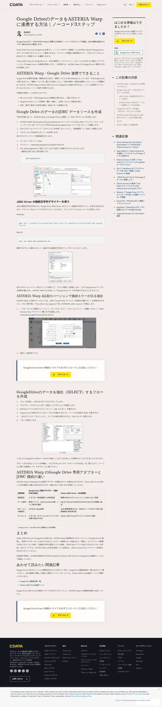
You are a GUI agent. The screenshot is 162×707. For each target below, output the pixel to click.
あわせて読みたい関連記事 (127, 125)
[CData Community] (27, 670)
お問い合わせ (143, 5)
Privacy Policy (138, 694)
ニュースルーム (104, 658)
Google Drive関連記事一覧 (30, 581)
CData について (105, 651)
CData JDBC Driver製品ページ (32, 585)
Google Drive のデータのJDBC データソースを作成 (131, 91)
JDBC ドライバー (50, 654)
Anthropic (139, 651)
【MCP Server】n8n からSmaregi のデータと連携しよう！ (131, 178)
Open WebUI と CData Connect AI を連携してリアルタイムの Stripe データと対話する (131, 153)
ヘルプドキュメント (56, 463)
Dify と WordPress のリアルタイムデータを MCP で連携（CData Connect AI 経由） (130, 171)
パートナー (85, 665)
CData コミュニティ (125, 651)
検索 (130, 5)
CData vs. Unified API (88, 673)
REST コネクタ (49, 668)
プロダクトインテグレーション (88, 655)
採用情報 (102, 672)
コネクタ (84, 651)
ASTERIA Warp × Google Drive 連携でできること (131, 85)
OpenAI (138, 668)
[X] (15, 670)
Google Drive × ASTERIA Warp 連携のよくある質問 (36, 528)
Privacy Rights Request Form (81, 696)
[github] (23, 670)
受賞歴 (101, 661)
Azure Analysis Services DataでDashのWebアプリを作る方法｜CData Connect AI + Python (129, 144)
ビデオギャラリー (124, 672)
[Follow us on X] (100, 34)
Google (138, 658)
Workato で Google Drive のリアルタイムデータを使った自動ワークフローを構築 (131, 194)
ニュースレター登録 (124, 665)
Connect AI (67, 654)
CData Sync (67, 651)
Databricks (140, 654)
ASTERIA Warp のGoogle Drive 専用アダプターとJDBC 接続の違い (130, 116)
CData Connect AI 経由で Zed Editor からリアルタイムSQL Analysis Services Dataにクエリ (129, 186)
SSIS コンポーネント (70, 658)
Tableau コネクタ (50, 679)
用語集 (120, 668)
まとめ (119, 121)
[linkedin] (11, 670)
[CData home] (18, 5)
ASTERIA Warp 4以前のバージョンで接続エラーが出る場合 (131, 103)
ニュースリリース (105, 654)
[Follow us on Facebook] (96, 34)
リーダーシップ (104, 665)
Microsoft (139, 661)
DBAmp (65, 661)
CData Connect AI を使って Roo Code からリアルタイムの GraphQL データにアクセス (131, 162)
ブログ (120, 658)
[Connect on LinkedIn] (103, 34)
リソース (121, 661)
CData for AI (101, 5)
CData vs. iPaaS (86, 669)
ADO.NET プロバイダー (52, 658)
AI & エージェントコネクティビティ (89, 661)
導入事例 (121, 654)
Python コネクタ (50, 661)
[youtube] (19, 670)
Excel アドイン (49, 672)
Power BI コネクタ (50, 675)
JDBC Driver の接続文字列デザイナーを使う (132, 97)
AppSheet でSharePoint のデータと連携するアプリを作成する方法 (131, 208)
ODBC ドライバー (50, 651)
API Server (48, 665)
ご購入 (125, 5)
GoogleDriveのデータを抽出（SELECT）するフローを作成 (129, 110)
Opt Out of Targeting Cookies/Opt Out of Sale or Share (133, 700)
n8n (137, 665)
